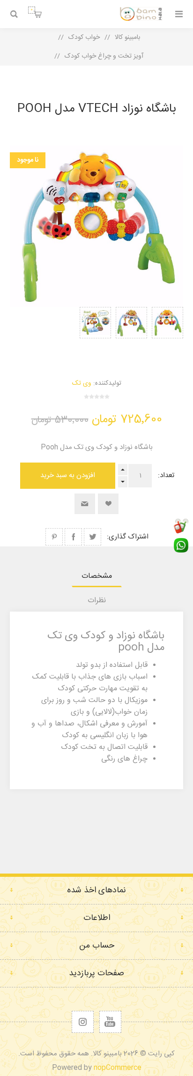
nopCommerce (117, 1068)
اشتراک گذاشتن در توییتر (92, 536)
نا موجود (27, 160)
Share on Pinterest (54, 536)
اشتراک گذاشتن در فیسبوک (73, 536)
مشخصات (97, 576)
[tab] (97, 576)
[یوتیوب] (110, 1022)
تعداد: (166, 475)
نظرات (97, 600)
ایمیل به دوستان (84, 503)
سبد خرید (31, 10)
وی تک (81, 383)
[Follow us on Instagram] (83, 1022)
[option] (167, 333)
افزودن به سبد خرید (67, 475)
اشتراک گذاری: (127, 537)
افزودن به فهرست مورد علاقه (108, 503)
